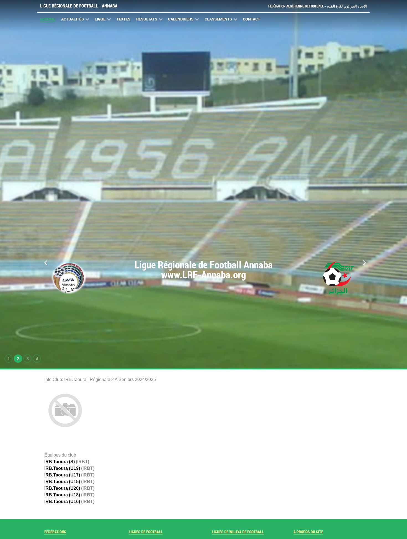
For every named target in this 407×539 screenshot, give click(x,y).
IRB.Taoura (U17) (62, 475)
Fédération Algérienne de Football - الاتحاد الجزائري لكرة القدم (317, 6)
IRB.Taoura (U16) (62, 501)
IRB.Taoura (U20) (62, 488)
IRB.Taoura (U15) (62, 481)
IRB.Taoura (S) (59, 461)
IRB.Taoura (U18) (62, 495)
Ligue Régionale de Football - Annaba (78, 6)
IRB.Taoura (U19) (62, 468)
